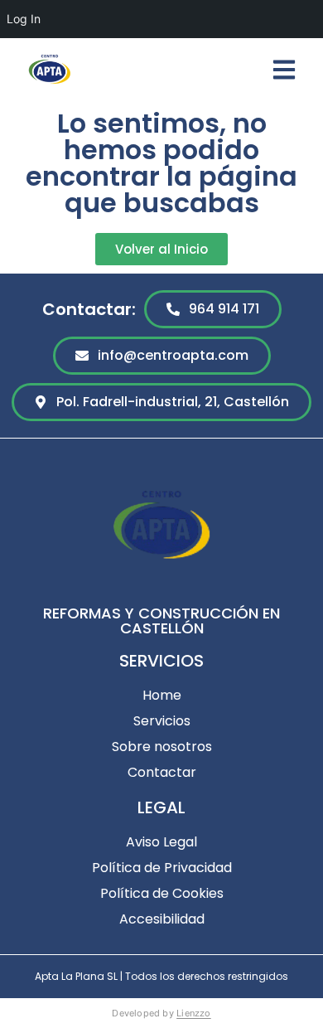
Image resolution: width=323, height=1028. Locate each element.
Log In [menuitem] (24, 19)
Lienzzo (193, 1013)
